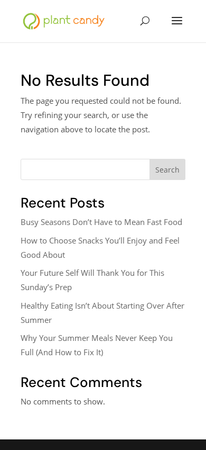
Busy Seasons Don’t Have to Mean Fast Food (101, 222)
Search (167, 170)
